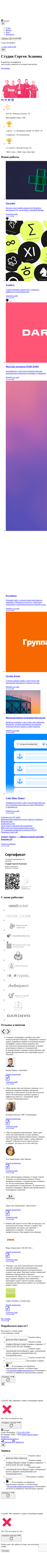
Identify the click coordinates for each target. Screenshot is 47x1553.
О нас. (8, 28)
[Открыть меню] (3, 50)
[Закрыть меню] (3, 23)
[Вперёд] (8, 1031)
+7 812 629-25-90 (23, 1432)
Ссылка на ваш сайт (37, 1358)
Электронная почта (14, 1355)
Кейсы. (9, 30)
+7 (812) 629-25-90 (8, 47)
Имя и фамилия (20, 1340)
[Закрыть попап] (3, 1445)
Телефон (27, 1346)
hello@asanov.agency (30, 1435)
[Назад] (3, 1031)
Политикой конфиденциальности (21, 1370)
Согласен (5, 1551)
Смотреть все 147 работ (10, 817)
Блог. (8, 32)
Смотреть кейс (12, 1082)
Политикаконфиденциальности (10, 1438)
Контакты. (10, 34)
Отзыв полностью (13, 1074)
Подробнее (5, 68)
